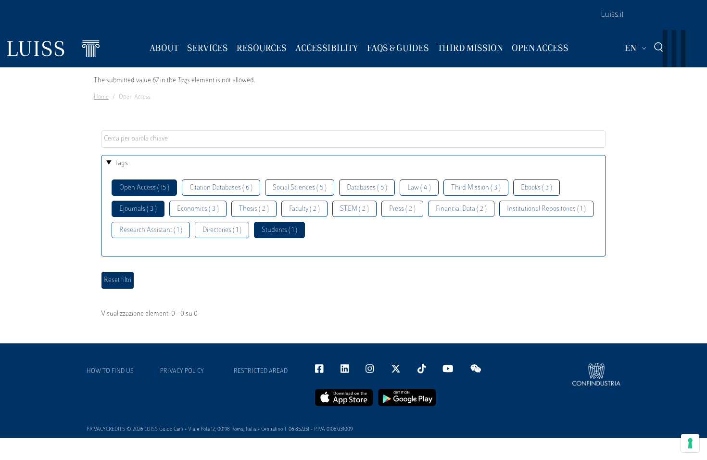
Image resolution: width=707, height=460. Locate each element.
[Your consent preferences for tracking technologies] (690, 443)
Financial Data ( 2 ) (461, 209)
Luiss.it (612, 15)
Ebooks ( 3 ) (536, 188)
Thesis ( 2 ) (254, 209)
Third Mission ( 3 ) (476, 188)
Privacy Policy (182, 371)
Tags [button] (121, 163)
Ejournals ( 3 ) (138, 209)
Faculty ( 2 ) (304, 209)
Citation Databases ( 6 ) (220, 188)
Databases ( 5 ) (367, 188)
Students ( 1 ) (279, 230)
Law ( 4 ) (419, 188)
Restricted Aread (261, 371)
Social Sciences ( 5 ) (300, 188)
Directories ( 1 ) (221, 230)
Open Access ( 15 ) (144, 188)
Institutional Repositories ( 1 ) (546, 209)
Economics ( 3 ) (198, 209)
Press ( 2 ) (402, 209)
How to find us (110, 371)
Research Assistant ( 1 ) (150, 230)
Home (101, 97)
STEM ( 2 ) (354, 209)
